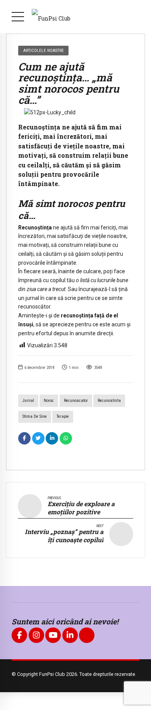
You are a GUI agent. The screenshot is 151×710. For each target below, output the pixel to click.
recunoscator (76, 400)
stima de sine (34, 416)
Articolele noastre (43, 50)
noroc (49, 400)
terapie (63, 416)
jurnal (28, 400)
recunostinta (109, 400)
